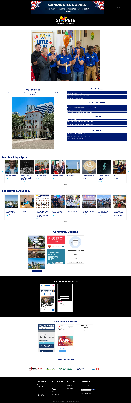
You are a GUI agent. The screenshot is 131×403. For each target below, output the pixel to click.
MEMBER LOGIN (118, 7)
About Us (92, 26)
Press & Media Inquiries (55, 394)
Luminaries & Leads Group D (78, 93)
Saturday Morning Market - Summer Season (80, 119)
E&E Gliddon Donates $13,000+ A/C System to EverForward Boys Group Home (79, 136)
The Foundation (78, 26)
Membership (39, 26)
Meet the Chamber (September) (79, 110)
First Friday (75, 126)
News (65, 26)
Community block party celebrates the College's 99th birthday (76, 133)
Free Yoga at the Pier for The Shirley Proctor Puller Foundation (83, 121)
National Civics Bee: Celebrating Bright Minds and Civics (88, 211)
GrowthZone (76, 401)
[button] (3, 171)
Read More (7, 178)
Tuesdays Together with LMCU (79, 105)
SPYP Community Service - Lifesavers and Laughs (81, 95)
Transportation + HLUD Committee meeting (80, 109)
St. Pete (86, 26)
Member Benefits (69, 385)
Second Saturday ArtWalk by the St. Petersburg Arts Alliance (84, 112)
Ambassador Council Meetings (78, 98)
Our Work (70, 26)
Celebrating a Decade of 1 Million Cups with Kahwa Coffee (88, 177)
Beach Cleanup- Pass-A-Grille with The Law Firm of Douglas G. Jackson (85, 107)
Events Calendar (58, 26)
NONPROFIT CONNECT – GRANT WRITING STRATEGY (119, 177)
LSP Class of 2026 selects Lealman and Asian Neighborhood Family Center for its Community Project (118, 212)
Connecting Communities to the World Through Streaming (75, 138)
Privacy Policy (54, 391)
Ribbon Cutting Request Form (71, 383)
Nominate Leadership (70, 388)
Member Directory (48, 26)
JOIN (114, 7)
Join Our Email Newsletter (86, 393)
